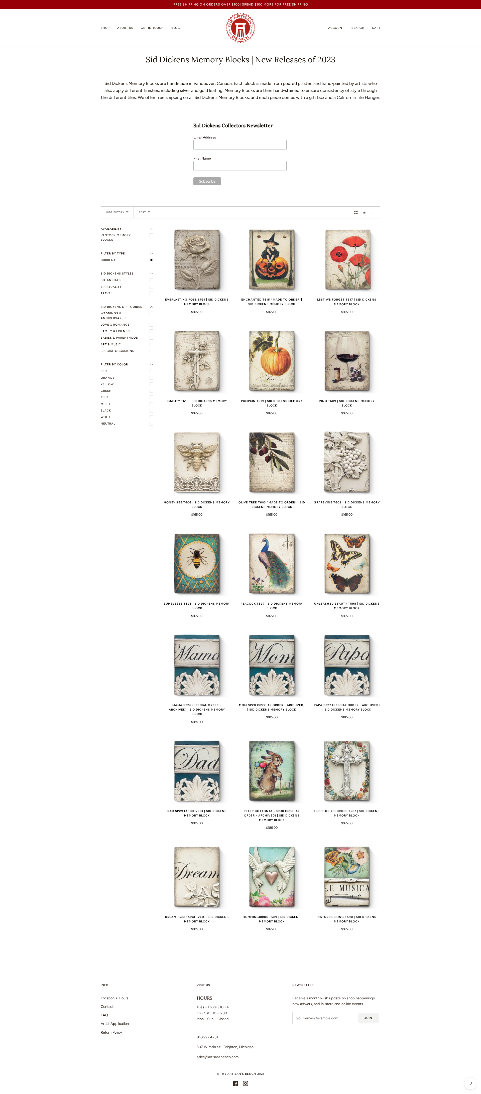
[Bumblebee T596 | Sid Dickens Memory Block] (196, 563)
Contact (107, 1006)
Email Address (205, 137)
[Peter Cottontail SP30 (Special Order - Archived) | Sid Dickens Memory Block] (271, 771)
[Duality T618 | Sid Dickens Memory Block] (196, 361)
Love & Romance (115, 324)
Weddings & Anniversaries (114, 316)
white (106, 417)
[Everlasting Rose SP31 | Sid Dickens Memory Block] (196, 259)
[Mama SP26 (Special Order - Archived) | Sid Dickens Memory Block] (196, 665)
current (108, 260)
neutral (108, 423)
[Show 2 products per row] (355, 212)
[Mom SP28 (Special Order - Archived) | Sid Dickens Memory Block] (271, 665)
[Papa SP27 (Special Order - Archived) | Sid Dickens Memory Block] (346, 665)
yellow (107, 384)
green (106, 390)
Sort (142, 212)
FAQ (104, 1015)
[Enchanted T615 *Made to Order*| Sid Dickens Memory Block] (271, 259)
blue (105, 397)
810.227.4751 (207, 1037)
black (106, 410)
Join (368, 1018)
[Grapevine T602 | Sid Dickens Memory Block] (346, 462)
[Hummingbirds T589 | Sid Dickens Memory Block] (271, 877)
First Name (203, 158)
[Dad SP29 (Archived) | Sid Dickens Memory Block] (196, 771)
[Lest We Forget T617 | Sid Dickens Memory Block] (346, 259)
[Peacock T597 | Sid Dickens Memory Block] (271, 563)
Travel (106, 293)
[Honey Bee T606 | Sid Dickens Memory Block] (196, 462)
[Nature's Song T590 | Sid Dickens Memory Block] (346, 877)
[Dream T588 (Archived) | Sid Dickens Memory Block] (196, 877)
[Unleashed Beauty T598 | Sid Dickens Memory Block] (346, 563)
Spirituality (111, 287)
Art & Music (111, 344)
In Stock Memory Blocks (116, 237)
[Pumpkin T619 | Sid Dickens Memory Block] (271, 361)
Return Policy (111, 1032)
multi (105, 404)
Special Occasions (117, 351)
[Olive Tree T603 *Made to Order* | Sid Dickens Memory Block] (271, 462)
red (104, 371)
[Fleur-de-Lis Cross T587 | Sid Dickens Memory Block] (346, 771)
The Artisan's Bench (238, 1073)
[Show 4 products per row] (374, 212)
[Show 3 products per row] (364, 212)
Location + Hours (115, 998)
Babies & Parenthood (119, 337)
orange (107, 377)
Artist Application (115, 1023)
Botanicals (111, 280)
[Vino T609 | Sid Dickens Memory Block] (346, 361)
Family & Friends (115, 331)
